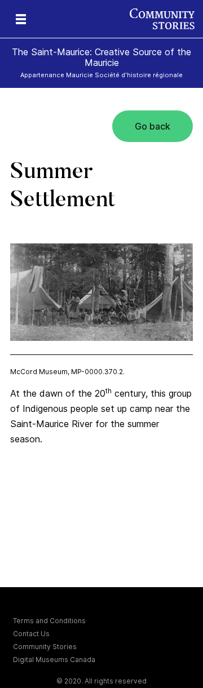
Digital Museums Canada (54, 659)
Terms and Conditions (49, 620)
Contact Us (31, 633)
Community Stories (45, 646)
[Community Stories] (166, 18)
